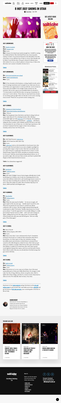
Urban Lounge (10, 198)
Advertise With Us (28, 384)
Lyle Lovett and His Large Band (14, 75)
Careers (26, 388)
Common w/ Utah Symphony (13, 109)
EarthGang (8, 169)
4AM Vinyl (9, 145)
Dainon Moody (28, 11)
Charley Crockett (10, 47)
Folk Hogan (20, 139)
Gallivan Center (11, 171)
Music (6, 325)
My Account (27, 391)
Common (29, 120)
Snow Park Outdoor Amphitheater (16, 111)
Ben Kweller (9, 196)
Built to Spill (9, 263)
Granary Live (10, 49)
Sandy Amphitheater (12, 77)
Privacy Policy (28, 389)
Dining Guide (27, 383)
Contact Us (27, 386)
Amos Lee (20, 119)
